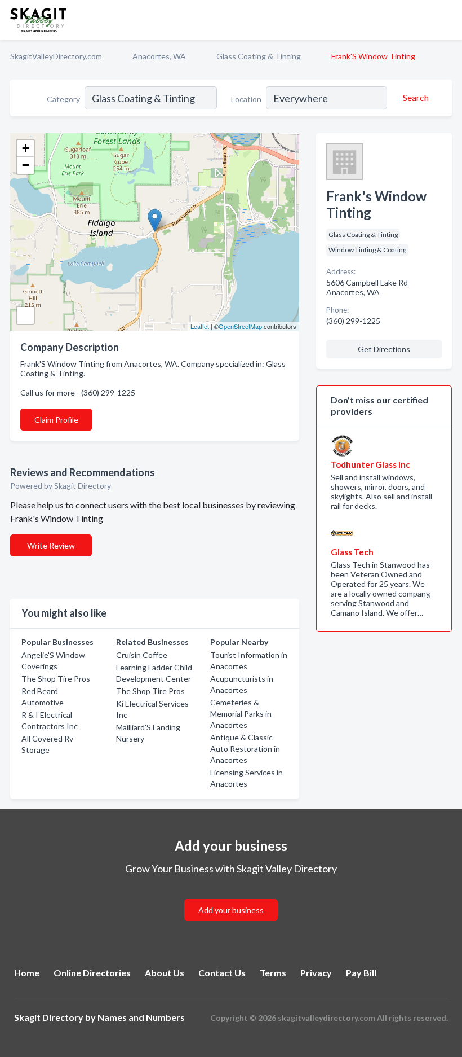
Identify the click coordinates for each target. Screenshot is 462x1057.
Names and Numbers (141, 1017)
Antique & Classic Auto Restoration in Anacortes (245, 749)
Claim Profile (56, 419)
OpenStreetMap (240, 326)
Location (246, 99)
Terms (273, 972)
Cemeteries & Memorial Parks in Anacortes (241, 714)
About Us (164, 972)
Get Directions (384, 349)
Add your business (231, 910)
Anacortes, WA (159, 56)
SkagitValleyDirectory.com (56, 56)
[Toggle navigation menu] (447, 19)
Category (63, 99)
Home (26, 972)
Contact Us (222, 972)
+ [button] (25, 148)
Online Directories (92, 972)
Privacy (316, 972)
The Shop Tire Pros (55, 678)
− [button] (25, 165)
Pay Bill (361, 972)
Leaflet (199, 326)
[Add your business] (231, 896)
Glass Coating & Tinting (258, 56)
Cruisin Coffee (141, 655)
